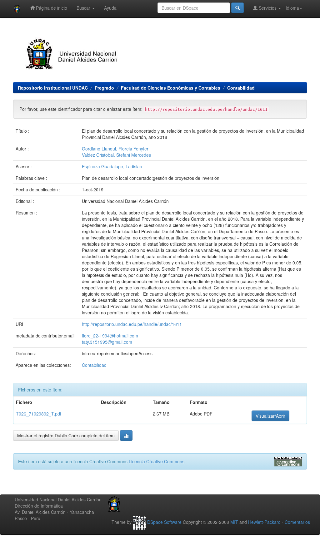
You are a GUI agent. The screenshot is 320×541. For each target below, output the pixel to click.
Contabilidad (241, 88)
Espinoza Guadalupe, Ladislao (112, 166)
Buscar (84, 8)
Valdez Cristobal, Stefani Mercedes (116, 155)
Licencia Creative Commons (156, 461)
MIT (234, 522)
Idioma (292, 8)
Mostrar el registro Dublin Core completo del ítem (66, 435)
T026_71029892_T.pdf (38, 414)
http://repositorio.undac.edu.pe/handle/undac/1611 (132, 324)
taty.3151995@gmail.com (107, 342)
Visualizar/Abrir (270, 416)
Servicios (268, 8)
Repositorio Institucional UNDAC (53, 88)
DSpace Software (164, 522)
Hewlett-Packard (264, 522)
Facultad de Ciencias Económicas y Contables (170, 88)
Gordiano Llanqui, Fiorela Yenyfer (115, 148)
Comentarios (297, 522)
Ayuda (110, 8)
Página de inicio (51, 8)
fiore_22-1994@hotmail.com (110, 335)
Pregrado (104, 88)
